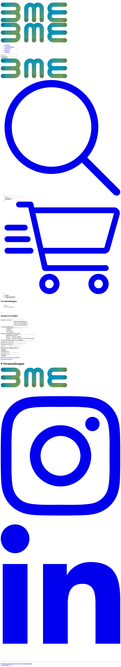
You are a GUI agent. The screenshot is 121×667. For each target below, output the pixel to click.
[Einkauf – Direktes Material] (20, 337)
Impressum (4, 663)
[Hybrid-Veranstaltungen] (21, 325)
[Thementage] (13, 332)
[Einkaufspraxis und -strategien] (20, 340)
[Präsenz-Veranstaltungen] (21, 323)
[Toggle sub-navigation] (1, 312)
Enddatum (4, 344)
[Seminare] (13, 330)
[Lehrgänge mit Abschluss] (13, 333)
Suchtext (3, 320)
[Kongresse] (13, 328)
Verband (7, 45)
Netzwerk (7, 48)
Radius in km (5, 348)
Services (7, 50)
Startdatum (4, 342)
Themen (7, 52)
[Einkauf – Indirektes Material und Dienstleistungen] (20, 338)
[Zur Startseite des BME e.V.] (34, 77)
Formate (3, 333)
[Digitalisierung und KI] (20, 335)
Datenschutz (11, 663)
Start (6, 305)
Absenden (4, 57)
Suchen (4, 350)
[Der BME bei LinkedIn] (60, 660)
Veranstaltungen (9, 47)
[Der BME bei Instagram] (60, 523)
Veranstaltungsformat (7, 327)
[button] (62, 195)
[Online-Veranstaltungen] (21, 322)
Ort (2, 346)
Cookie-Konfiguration (25, 663)
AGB (17, 663)
